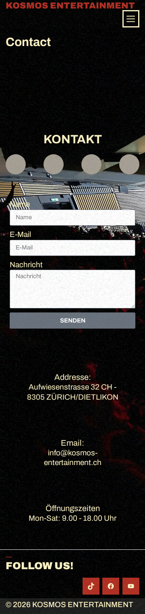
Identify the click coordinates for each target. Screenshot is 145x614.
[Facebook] (110, 586)
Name (20, 204)
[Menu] (130, 18)
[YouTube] (130, 586)
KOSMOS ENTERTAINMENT (70, 6)
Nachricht (26, 264)
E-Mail (20, 234)
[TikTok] (91, 586)
